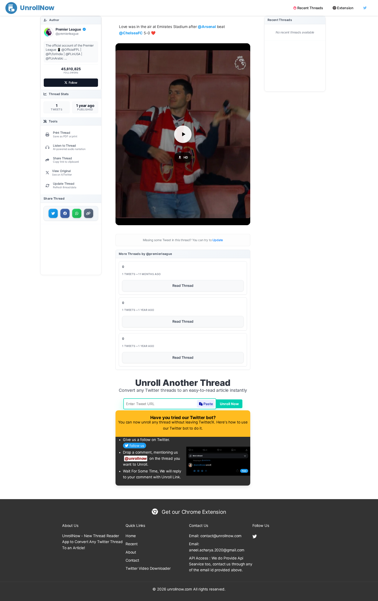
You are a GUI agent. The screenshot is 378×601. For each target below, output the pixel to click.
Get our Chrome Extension (193, 512)
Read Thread (182, 285)
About (131, 552)
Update (217, 240)
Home (131, 536)
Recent (132, 544)
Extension (345, 8)
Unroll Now (229, 404)
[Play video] (183, 134)
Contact (132, 560)
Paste (208, 404)
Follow (73, 82)
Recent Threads (310, 8)
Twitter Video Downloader (148, 568)
